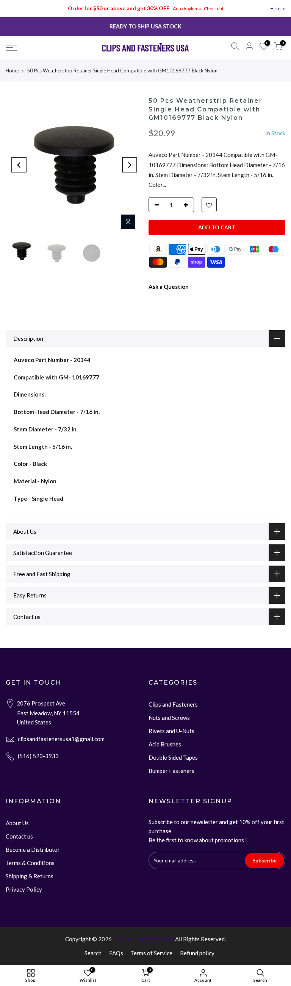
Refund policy (197, 953)
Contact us (19, 836)
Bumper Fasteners (171, 770)
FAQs (116, 953)
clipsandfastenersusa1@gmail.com (61, 738)
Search (93, 953)
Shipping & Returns (29, 876)
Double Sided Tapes (173, 757)
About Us (17, 823)
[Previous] (19, 164)
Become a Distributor (33, 849)
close (279, 8)
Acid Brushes (165, 744)
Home (12, 70)
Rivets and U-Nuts (171, 730)
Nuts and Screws (169, 717)
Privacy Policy (24, 889)
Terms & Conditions (30, 862)
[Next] (129, 164)
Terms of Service (151, 953)
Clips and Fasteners (173, 704)
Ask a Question (169, 286)
